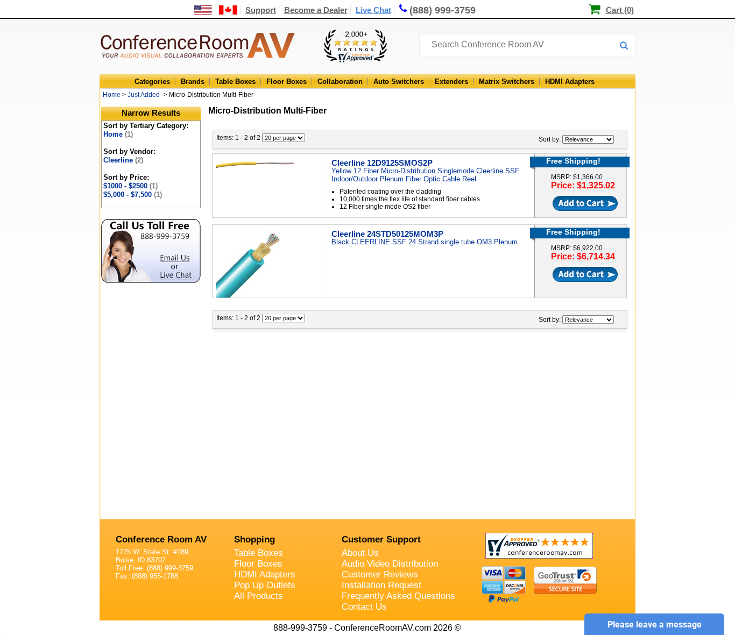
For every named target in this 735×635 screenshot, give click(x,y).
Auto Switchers (398, 81)
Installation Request (381, 585)
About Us (360, 553)
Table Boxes (235, 81)
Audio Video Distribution (390, 564)
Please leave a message (654, 624)
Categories (152, 81)
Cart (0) (620, 10)
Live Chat (373, 10)
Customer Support (381, 539)
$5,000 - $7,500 (132, 194)
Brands (192, 81)
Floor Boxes (286, 81)
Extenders (451, 81)
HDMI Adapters (570, 81)
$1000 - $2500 (130, 186)
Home (112, 94)
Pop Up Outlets (264, 585)
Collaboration (340, 81)
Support (260, 10)
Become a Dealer (316, 10)
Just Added (144, 94)
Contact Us (364, 607)
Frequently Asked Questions (398, 596)
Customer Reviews (380, 574)
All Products (258, 596)
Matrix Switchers (506, 81)
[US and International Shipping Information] (216, 10)
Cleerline (123, 160)
